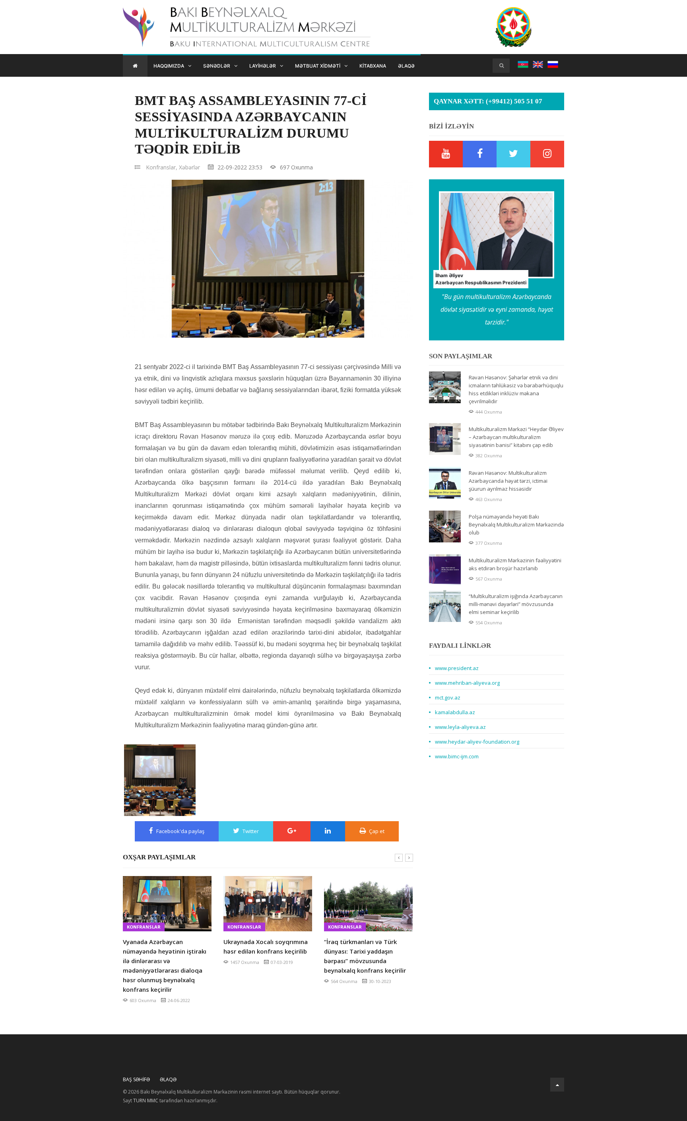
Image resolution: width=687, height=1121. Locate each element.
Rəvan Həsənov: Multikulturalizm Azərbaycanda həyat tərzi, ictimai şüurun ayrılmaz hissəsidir (508, 480)
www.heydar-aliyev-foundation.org (477, 741)
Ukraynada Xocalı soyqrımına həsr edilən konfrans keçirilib (265, 946)
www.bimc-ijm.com (457, 756)
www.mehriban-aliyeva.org (467, 682)
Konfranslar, (161, 167)
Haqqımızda (168, 66)
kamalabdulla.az (455, 712)
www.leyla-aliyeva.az (460, 726)
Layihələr (262, 66)
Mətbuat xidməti (317, 66)
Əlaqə (406, 66)
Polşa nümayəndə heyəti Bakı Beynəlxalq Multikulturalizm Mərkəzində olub (516, 524)
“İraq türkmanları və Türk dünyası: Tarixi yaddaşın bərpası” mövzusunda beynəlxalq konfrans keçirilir (365, 956)
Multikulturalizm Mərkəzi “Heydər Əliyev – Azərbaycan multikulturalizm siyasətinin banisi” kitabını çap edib (516, 437)
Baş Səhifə (136, 1079)
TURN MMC (145, 1100)
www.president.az (457, 668)
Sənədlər (216, 66)
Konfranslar (144, 927)
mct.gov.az (447, 697)
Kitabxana (372, 66)
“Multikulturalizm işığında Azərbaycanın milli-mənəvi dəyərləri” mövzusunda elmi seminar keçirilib (516, 604)
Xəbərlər (189, 167)
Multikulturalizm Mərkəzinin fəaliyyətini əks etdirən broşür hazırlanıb (515, 564)
